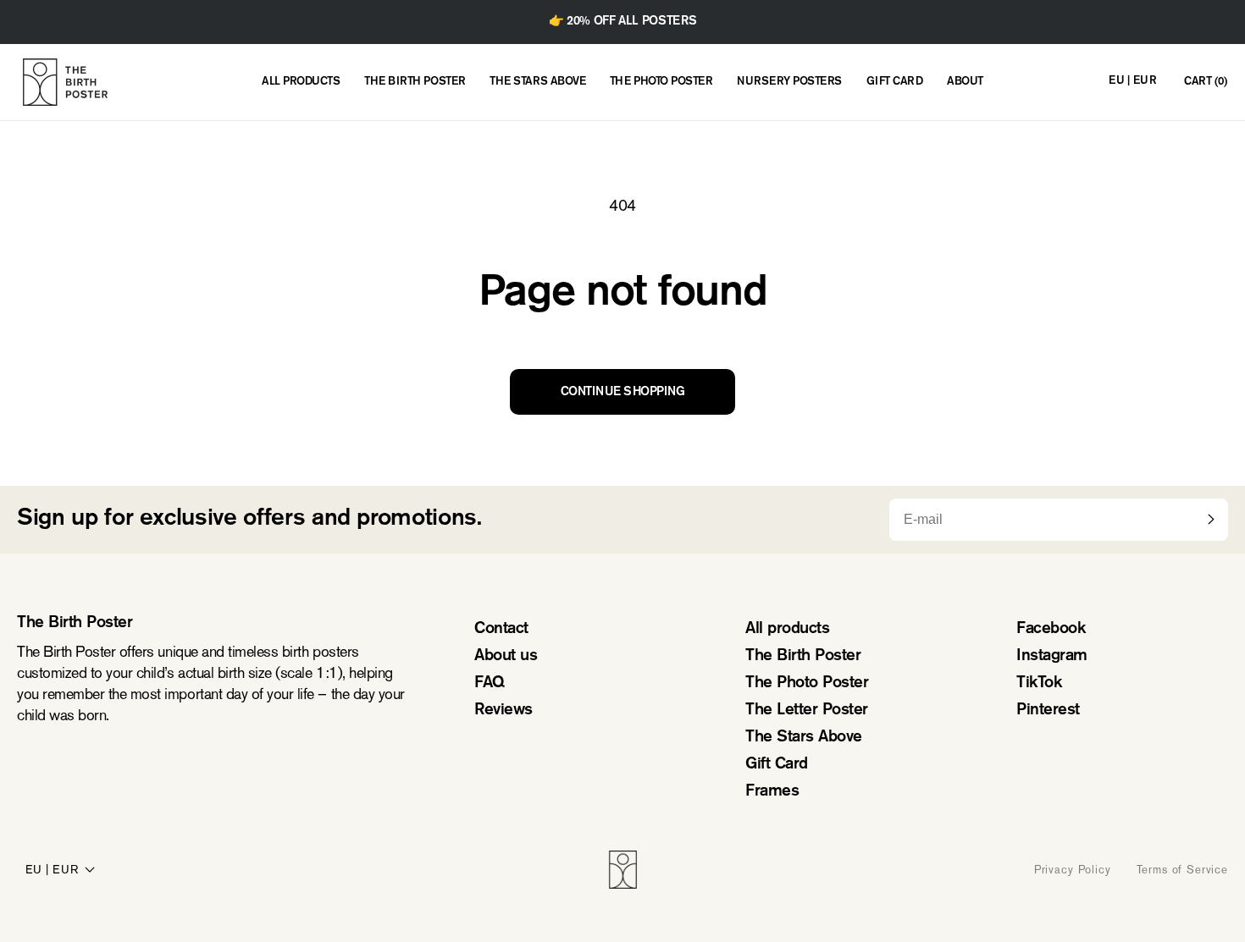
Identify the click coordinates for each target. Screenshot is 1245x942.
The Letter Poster (806, 710)
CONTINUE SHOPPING (623, 392)
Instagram (1051, 656)
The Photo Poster (806, 683)
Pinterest (1048, 710)
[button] (1205, 82)
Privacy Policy (1072, 869)
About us (505, 656)
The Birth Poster (802, 656)
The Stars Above (803, 738)
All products (787, 629)
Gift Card (776, 765)
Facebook (1050, 629)
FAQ (489, 683)
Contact (501, 629)
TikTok (1038, 683)
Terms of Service (1182, 869)
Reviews (503, 710)
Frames (772, 792)
